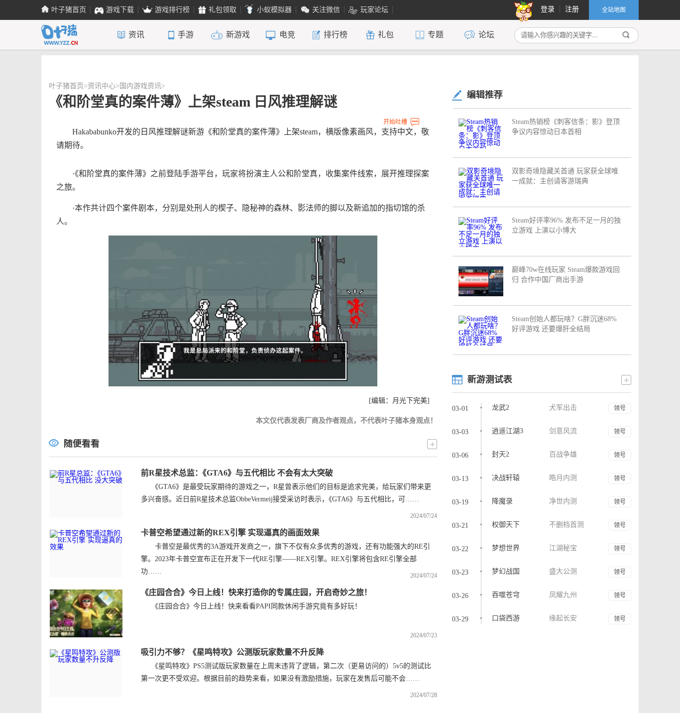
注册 (572, 9)
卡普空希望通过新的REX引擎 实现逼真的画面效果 (230, 532)
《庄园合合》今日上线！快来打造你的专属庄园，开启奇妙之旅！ (256, 592)
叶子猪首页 (66, 86)
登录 (548, 9)
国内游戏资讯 (140, 86)
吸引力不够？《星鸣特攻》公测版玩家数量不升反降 (232, 652)
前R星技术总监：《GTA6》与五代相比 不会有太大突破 (237, 473)
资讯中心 (101, 86)
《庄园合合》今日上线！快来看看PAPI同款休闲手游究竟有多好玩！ (251, 606)
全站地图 (614, 9)
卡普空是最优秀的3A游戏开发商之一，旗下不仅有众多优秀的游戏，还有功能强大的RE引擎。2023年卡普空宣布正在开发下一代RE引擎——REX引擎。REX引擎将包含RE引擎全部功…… (285, 559)
